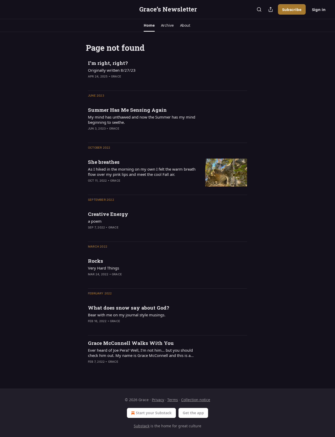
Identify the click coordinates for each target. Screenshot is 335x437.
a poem (95, 221)
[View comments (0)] (128, 83)
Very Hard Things (103, 268)
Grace (116, 76)
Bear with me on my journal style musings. (126, 314)
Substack (141, 425)
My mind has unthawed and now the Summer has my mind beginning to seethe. (141, 119)
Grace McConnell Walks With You (131, 343)
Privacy (158, 399)
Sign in (319, 9)
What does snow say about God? (128, 307)
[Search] (259, 9)
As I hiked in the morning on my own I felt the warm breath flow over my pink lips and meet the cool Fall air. (142, 171)
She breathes (104, 162)
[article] (167, 73)
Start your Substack (154, 412)
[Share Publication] (270, 9)
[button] (149, 25)
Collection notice (195, 399)
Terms (172, 399)
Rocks (95, 260)
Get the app (193, 412)
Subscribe (292, 9)
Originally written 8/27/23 (112, 70)
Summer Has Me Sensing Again (127, 110)
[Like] (91, 187)
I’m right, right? (108, 63)
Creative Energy (108, 214)
